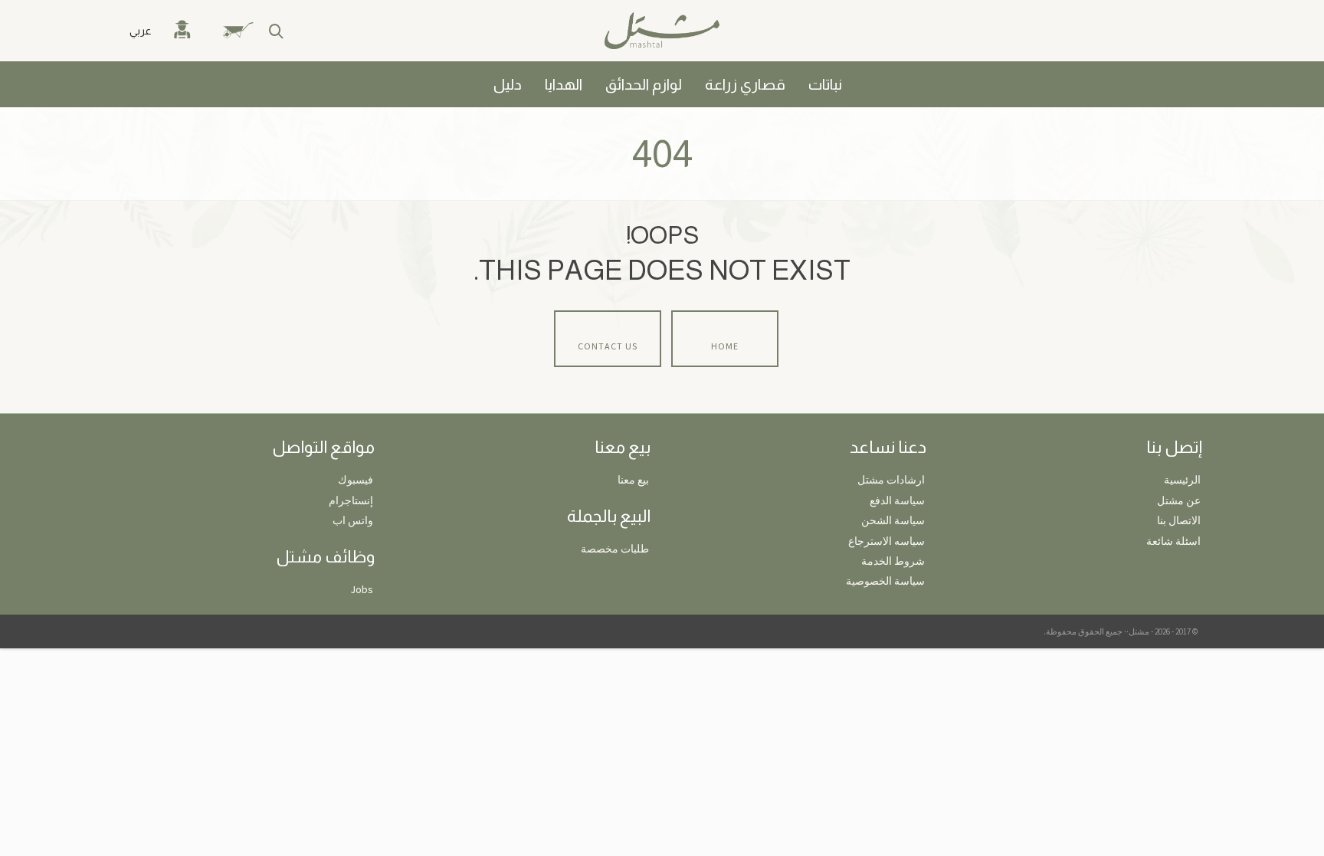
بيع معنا (633, 480)
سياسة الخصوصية (885, 581)
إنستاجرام (351, 500)
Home (725, 346)
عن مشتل (1179, 500)
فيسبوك (355, 480)
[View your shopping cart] (246, 30)
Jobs (361, 589)
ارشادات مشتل (891, 480)
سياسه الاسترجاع (886, 541)
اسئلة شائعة (1173, 541)
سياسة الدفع (897, 500)
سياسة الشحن (893, 520)
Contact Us (607, 346)
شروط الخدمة (893, 561)
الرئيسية (1182, 480)
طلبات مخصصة (615, 549)
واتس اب (353, 520)
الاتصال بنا (1179, 520)
